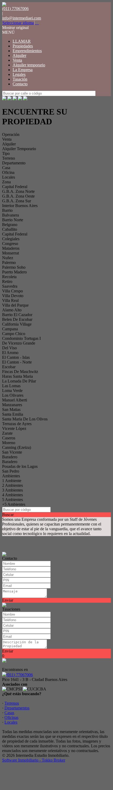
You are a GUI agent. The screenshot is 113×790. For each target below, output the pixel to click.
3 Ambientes (12, 490)
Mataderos (10, 248)
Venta (17, 60)
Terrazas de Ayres (17, 423)
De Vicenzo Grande (18, 343)
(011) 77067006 (19, 675)
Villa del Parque (15, 305)
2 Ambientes (12, 485)
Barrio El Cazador (17, 314)
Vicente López (14, 428)
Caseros (8, 438)
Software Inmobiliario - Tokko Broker (33, 760)
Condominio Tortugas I (21, 338)
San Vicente (12, 452)
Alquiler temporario (29, 65)
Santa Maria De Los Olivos (25, 419)
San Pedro (10, 471)
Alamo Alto (12, 310)
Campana (10, 329)
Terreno (8, 158)
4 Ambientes (12, 495)
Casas (9, 712)
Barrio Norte (12, 220)
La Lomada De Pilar (19, 381)
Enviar (7, 600)
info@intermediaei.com (21, 18)
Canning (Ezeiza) (16, 447)
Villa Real (10, 300)
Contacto (20, 84)
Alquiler (19, 55)
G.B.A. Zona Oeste (18, 196)
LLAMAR (22, 41)
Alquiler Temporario (19, 148)
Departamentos (16, 708)
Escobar (9, 367)
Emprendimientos (27, 50)
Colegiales (10, 239)
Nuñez (7, 258)
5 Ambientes (12, 499)
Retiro (7, 281)
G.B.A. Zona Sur (16, 201)
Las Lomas (11, 386)
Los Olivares (12, 395)
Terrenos (11, 703)
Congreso (10, 243)
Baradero (9, 457)
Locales (8, 177)
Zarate (7, 433)
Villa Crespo (12, 291)
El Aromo (10, 352)
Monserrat (10, 253)
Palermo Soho (13, 267)
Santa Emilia (12, 414)
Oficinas (11, 717)
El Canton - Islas (16, 357)
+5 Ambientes (13, 504)
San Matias (11, 409)
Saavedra (9, 286)
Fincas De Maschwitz (20, 371)
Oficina (8, 172)
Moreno (8, 442)
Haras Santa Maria (17, 376)
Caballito (9, 229)
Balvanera (10, 215)
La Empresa (23, 69)
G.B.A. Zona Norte (18, 191)
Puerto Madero (14, 272)
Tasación (20, 79)
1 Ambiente (11, 480)
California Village (17, 324)
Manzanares (12, 405)
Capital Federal (14, 186)
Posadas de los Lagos (20, 466)
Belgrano (9, 224)
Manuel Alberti (14, 400)
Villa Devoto (12, 295)
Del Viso (9, 348)
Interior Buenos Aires (20, 205)
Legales (19, 74)
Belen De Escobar (17, 319)
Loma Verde (12, 390)
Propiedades (23, 46)
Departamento (13, 163)
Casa (6, 167)
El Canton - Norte (17, 362)
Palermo (9, 262)
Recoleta (9, 276)
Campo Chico (13, 333)
